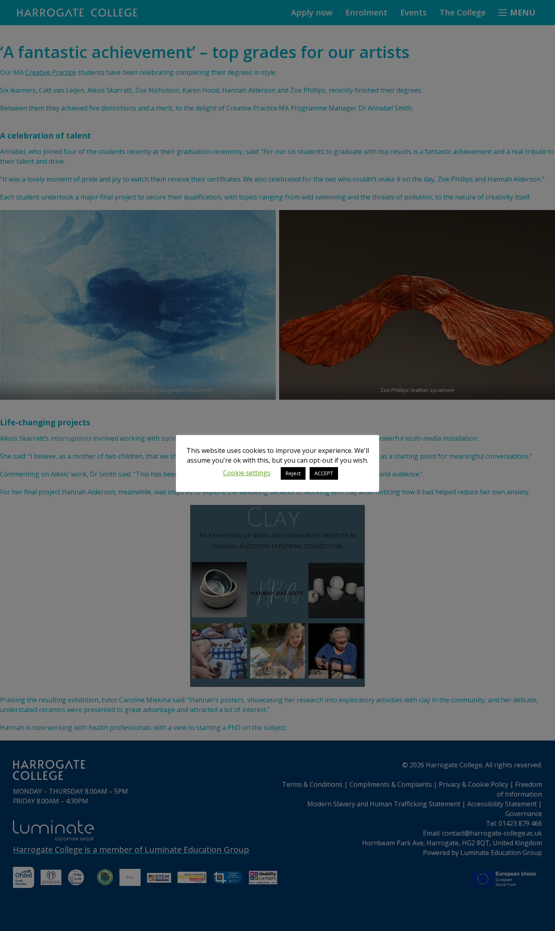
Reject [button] (293, 473)
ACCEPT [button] (323, 473)
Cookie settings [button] (247, 472)
